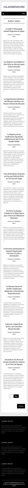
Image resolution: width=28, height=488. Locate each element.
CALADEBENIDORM (14, 6)
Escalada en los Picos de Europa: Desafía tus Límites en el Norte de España (14, 362)
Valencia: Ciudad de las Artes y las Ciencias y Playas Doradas (14, 326)
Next (16, 396)
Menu (23, 13)
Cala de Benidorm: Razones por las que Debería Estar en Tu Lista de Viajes (14, 176)
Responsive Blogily (15, 484)
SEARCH (21, 406)
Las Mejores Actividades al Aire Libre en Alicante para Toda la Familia (14, 64)
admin (14, 36)
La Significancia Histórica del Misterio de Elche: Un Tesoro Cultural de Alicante (14, 101)
